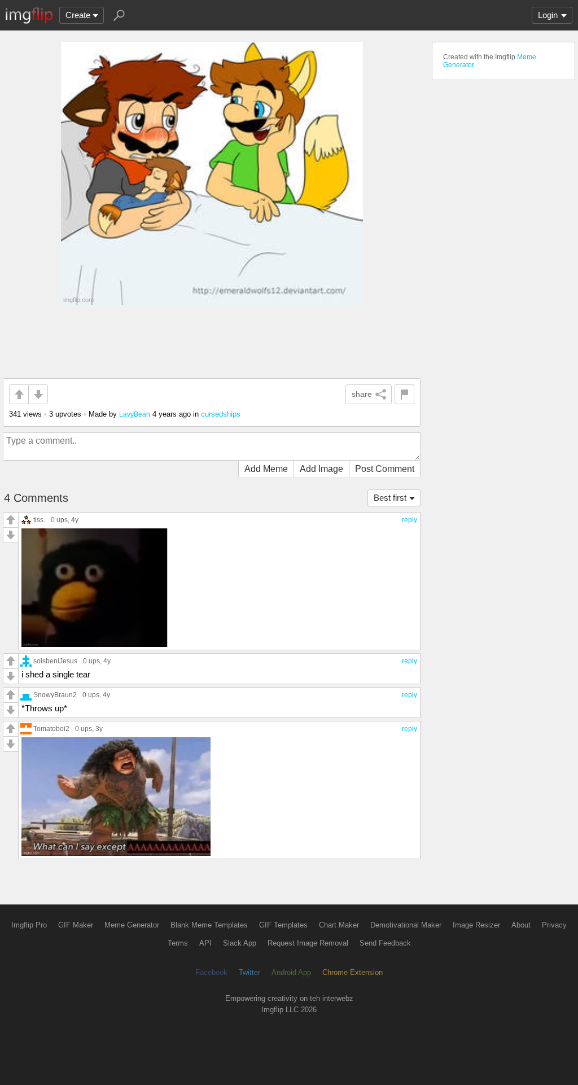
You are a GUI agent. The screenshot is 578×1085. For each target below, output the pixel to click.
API (205, 943)
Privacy (554, 925)
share (362, 394)
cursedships (220, 414)
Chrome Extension (352, 972)
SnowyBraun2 (55, 694)
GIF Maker (75, 925)
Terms (178, 943)
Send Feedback (385, 943)
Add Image (321, 469)
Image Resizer (476, 925)
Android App (291, 972)
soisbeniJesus (55, 660)
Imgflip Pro (29, 925)
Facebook (211, 972)
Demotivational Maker (405, 925)
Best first (390, 497)
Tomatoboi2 (51, 728)
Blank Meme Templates (209, 925)
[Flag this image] (404, 394)
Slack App (239, 943)
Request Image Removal (308, 943)
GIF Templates (283, 925)
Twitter (249, 972)
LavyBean (134, 414)
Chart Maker (339, 925)
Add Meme (266, 469)
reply (409, 520)
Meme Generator (131, 925)
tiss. (39, 519)
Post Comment (384, 469)
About (521, 925)
